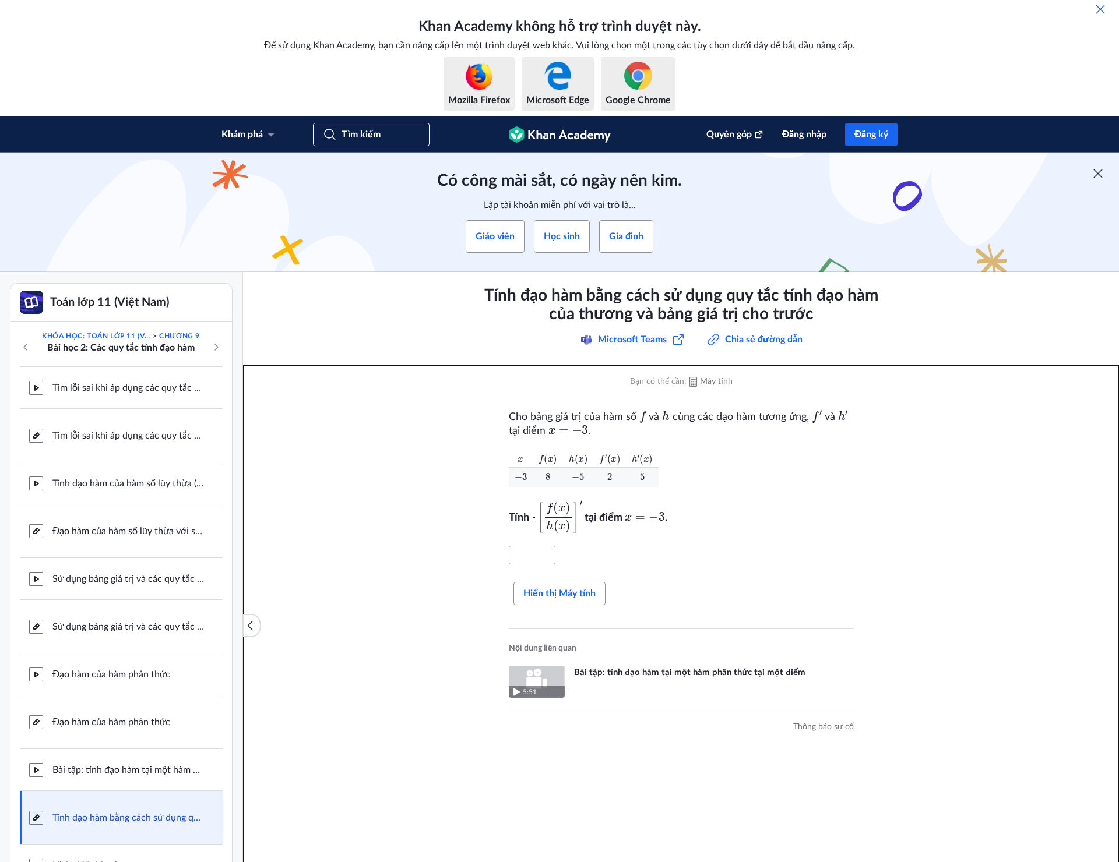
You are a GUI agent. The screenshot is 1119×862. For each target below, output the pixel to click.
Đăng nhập (804, 134)
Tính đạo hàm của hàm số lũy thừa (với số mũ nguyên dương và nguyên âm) (128, 483)
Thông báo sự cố (823, 727)
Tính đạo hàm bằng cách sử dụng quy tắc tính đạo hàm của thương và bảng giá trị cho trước (128, 817)
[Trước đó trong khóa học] (26, 347)
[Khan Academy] (560, 134)
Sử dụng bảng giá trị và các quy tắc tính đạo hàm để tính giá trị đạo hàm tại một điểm (128, 579)
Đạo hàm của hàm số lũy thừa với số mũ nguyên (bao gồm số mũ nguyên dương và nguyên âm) (128, 531)
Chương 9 (179, 336)
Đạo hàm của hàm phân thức (111, 674)
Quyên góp (729, 134)
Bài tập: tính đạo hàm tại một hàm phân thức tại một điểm (128, 770)
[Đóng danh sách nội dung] (251, 625)
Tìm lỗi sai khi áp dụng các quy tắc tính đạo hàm (128, 388)
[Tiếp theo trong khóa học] (216, 347)
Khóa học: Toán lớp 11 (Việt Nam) (96, 336)
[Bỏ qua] (1100, 9)
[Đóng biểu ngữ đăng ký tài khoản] (1098, 173)
